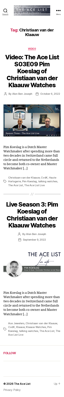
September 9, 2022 (34, 239)
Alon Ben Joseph (22, 93)
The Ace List (15, 185)
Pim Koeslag (29, 181)
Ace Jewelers (16, 323)
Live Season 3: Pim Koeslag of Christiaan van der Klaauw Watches (32, 215)
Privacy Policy (12, 390)
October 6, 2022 (50, 93)
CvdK (44, 177)
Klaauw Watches (36, 327)
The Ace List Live (34, 185)
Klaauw (20, 327)
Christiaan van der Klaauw (24, 177)
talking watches (47, 181)
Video (32, 48)
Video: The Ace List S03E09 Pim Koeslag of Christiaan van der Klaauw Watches (32, 71)
